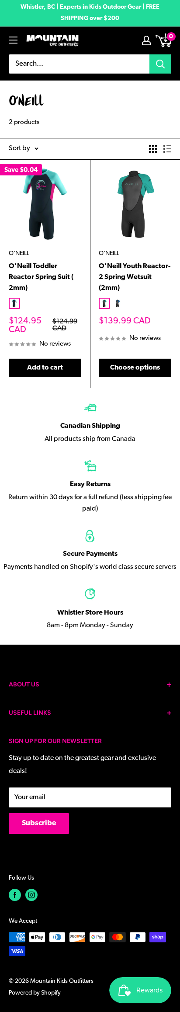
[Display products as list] (167, 149)
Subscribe (39, 823)
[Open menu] (13, 40)
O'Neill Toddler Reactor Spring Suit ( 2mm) (41, 277)
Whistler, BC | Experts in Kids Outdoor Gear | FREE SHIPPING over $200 (90, 13)
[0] (164, 40)
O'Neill (19, 253)
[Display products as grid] (153, 149)
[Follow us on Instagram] (31, 895)
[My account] (146, 40)
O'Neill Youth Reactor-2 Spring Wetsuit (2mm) (134, 277)
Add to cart (45, 367)
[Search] (160, 64)
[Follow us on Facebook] (15, 895)
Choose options (135, 367)
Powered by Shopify (35, 993)
